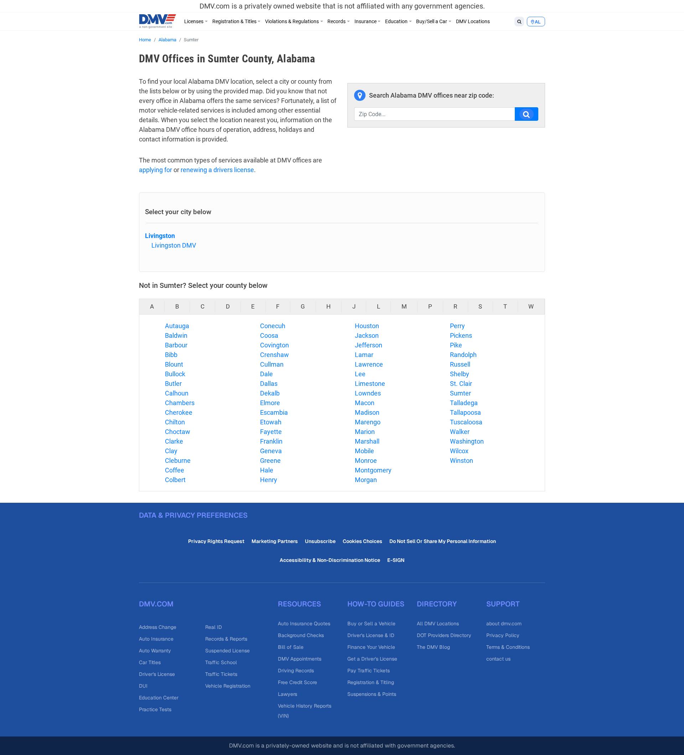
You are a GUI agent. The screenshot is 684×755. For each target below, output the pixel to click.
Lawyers (287, 694)
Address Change (157, 627)
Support (503, 604)
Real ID (213, 627)
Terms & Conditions (508, 647)
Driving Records (296, 670)
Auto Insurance (156, 639)
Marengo (367, 422)
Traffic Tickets (221, 674)
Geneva (271, 451)
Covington (274, 345)
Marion (365, 431)
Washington (467, 441)
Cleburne (178, 460)
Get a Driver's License (372, 659)
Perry (457, 326)
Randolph (463, 354)
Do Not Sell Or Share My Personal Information (442, 541)
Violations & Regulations (292, 21)
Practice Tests (155, 709)
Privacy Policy (502, 635)
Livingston (160, 235)
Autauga (177, 326)
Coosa (269, 335)
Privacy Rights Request (216, 541)
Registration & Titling (370, 682)
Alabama (167, 39)
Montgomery (373, 470)
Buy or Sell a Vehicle (371, 623)
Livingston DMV (173, 245)
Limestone (370, 383)
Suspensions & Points (371, 694)
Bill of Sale (291, 647)
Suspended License (227, 650)
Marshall (367, 441)
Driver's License (157, 674)
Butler (173, 383)
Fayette (271, 431)
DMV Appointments (299, 659)
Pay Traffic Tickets (368, 670)
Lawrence (369, 364)
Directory (437, 604)
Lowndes (368, 393)
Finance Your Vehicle (371, 647)
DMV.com (156, 604)
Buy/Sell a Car (431, 21)
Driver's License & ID (370, 635)
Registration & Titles (234, 21)
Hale (266, 470)
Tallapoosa (465, 412)
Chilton (175, 422)
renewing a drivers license (217, 170)
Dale (266, 374)
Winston (461, 460)
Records (336, 21)
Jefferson (368, 345)
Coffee (174, 470)
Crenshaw (274, 354)
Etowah (270, 422)
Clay (171, 451)
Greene (270, 460)
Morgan (366, 479)
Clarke (174, 441)
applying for (155, 170)
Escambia (274, 412)
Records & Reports (226, 639)
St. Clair (461, 383)
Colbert (175, 479)
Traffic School (221, 662)
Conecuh (272, 326)
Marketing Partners (275, 541)
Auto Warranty (155, 650)
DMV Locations (473, 21)
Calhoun (176, 393)
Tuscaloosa (466, 422)
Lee (360, 374)
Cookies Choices (362, 541)
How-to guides (375, 604)
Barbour (176, 345)
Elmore (270, 403)
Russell (460, 364)
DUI (143, 686)
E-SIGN (395, 560)
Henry (268, 479)
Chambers (180, 403)
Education (396, 21)
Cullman (272, 364)
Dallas (269, 383)
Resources (299, 604)
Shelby (459, 374)
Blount (174, 364)
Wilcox (459, 451)
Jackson (367, 335)
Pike (456, 345)
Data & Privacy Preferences (193, 515)
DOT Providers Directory (444, 635)
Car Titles (150, 662)
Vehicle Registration (227, 686)
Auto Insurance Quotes (304, 623)
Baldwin (176, 335)
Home (145, 39)
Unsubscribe (320, 541)
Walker (460, 431)
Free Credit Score (297, 682)
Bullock (175, 374)
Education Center (158, 697)
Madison (367, 412)
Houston (367, 326)
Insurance (365, 21)
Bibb (171, 354)
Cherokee (178, 412)
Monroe (366, 460)
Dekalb (270, 393)
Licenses (193, 21)
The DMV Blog (433, 647)
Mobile (364, 451)
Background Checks (301, 635)
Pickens (461, 335)
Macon (364, 403)
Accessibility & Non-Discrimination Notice (330, 560)
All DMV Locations (438, 623)
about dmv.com (504, 623)
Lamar (364, 354)
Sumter (460, 393)
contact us (498, 659)
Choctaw (177, 431)
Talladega (464, 403)
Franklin (271, 441)
